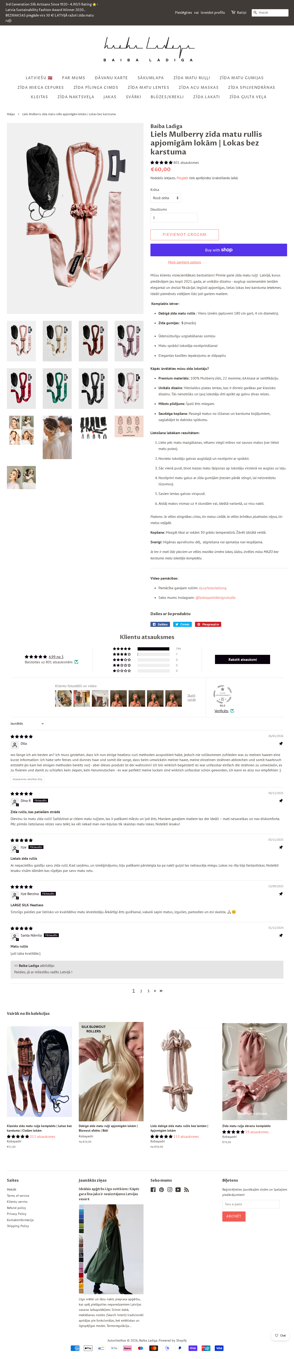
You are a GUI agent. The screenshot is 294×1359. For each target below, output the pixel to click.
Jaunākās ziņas (93, 1180)
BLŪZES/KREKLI (167, 97)
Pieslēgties (183, 13)
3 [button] (148, 991)
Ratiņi (241, 13)
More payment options (184, 262)
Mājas (11, 114)
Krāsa (154, 189)
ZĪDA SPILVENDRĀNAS (251, 87)
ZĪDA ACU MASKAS (199, 87)
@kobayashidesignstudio (215, 597)
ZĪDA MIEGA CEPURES (40, 87)
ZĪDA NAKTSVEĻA (75, 97)
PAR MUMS (73, 78)
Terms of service (18, 1196)
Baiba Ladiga (148, 1340)
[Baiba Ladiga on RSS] (186, 1191)
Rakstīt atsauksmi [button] (243, 659)
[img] (22, 736)
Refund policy (16, 1208)
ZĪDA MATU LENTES (149, 87)
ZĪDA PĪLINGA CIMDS (96, 87)
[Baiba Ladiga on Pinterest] (161, 1191)
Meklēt (11, 1189)
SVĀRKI (133, 97)
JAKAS (110, 97)
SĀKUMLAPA (151, 78)
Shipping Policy (18, 1226)
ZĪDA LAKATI (206, 97)
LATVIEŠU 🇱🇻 (39, 78)
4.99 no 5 (56, 656)
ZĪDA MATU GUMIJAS (242, 78)
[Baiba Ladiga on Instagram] (169, 1191)
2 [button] (141, 991)
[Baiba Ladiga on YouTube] (178, 1191)
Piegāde (182, 178)
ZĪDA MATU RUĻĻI (191, 78)
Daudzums (158, 209)
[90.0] (222, 694)
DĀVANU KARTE (111, 78)
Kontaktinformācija (20, 1220)
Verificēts (222, 711)
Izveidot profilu (213, 13)
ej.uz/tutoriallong (212, 588)
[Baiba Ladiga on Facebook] (153, 1191)
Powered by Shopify (173, 1340)
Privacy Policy (16, 1214)
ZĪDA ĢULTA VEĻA (248, 97)
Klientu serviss (17, 1202)
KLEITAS (39, 97)
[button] (161, 162)
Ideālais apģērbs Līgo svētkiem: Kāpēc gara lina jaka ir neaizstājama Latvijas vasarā (109, 1194)
